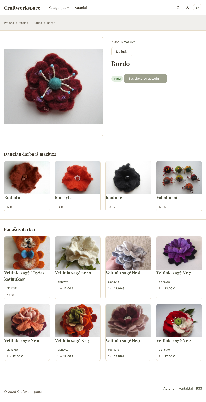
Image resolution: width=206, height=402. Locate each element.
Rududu (12, 197)
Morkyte (63, 197)
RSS (199, 388)
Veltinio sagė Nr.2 (173, 340)
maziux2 (129, 42)
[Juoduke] (128, 177)
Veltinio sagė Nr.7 (173, 272)
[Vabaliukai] (179, 177)
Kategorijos (57, 8)
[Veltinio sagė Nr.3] (128, 320)
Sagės (38, 22)
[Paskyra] (187, 7)
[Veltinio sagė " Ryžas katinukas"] (27, 253)
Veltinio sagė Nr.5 (72, 340)
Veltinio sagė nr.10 (73, 272)
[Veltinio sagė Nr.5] (77, 320)
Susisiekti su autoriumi (145, 78)
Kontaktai (185, 388)
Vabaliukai (166, 197)
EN (197, 7)
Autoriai (81, 8)
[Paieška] (178, 7)
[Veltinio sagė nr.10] (77, 253)
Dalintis (121, 52)
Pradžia (9, 22)
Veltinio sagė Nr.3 (123, 340)
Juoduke (114, 197)
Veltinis (24, 22)
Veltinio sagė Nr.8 (123, 272)
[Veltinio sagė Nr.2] (179, 320)
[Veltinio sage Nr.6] (27, 320)
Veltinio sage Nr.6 (21, 340)
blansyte (12, 288)
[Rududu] (27, 177)
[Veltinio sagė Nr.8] (128, 253)
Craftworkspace (22, 7)
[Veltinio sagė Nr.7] (179, 253)
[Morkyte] (77, 177)
